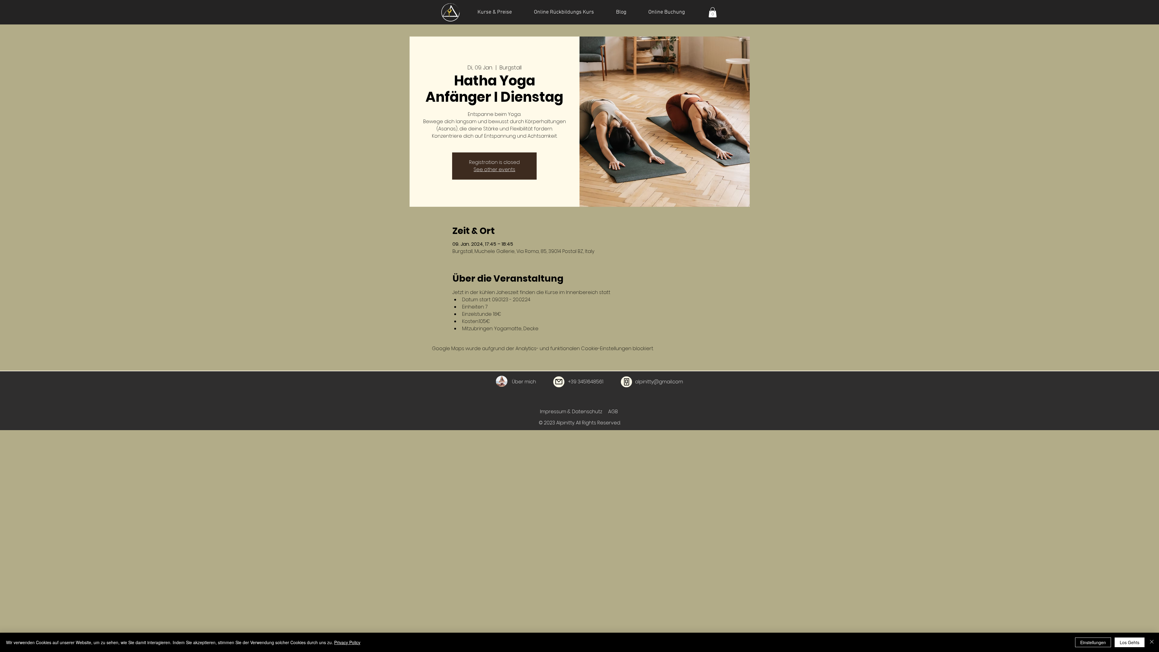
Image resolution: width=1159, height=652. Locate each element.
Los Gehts (1129, 642)
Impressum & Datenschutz (571, 411)
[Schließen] (1151, 642)
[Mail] (558, 381)
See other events (494, 169)
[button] (712, 12)
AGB (613, 411)
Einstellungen (1093, 642)
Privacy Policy (347, 642)
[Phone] (626, 381)
